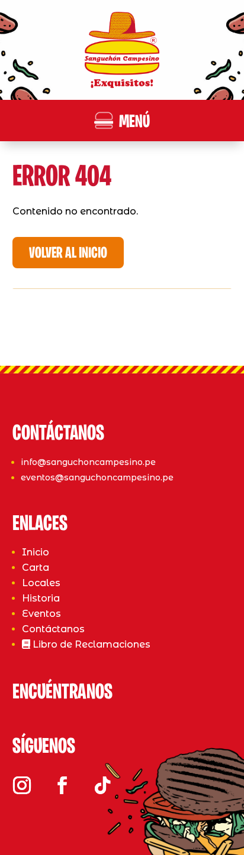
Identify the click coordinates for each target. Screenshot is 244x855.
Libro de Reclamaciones (90, 644)
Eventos (41, 613)
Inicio (35, 552)
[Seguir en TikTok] (102, 785)
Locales (41, 583)
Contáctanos (53, 629)
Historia (41, 598)
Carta (35, 567)
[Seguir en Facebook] (62, 785)
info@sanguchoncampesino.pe (88, 462)
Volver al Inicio (68, 254)
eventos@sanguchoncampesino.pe (97, 477)
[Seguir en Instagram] (22, 785)
